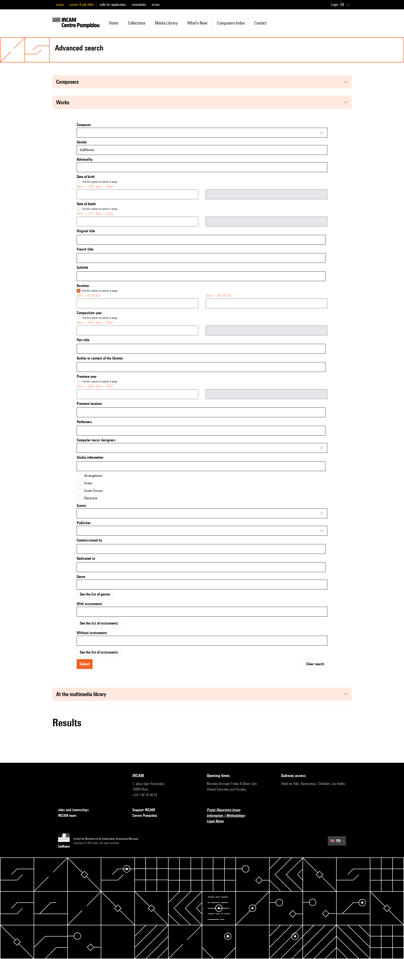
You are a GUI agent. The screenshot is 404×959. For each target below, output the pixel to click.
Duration (83, 285)
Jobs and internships (73, 810)
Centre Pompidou (144, 815)
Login (334, 4)
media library (166, 22)
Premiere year (87, 376)
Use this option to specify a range (99, 181)
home (113, 22)
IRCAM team (67, 815)
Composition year (89, 313)
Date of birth (86, 176)
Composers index (231, 22)
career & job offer (81, 4)
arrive (155, 4)
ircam (60, 4)
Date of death (86, 204)
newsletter (139, 4)
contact (260, 22)
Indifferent (87, 150)
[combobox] (202, 133)
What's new (197, 22)
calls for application (113, 4)
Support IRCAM (143, 810)
